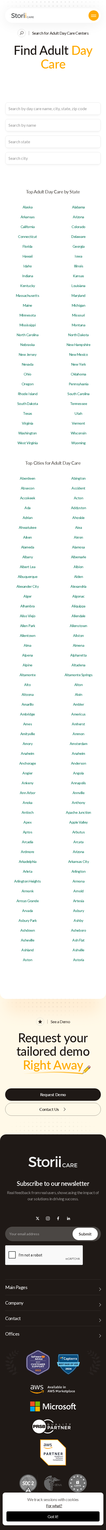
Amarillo (27, 704)
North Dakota (78, 335)
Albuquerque (28, 576)
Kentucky (27, 285)
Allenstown (78, 625)
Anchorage (27, 763)
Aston (27, 960)
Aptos (27, 832)
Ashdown (27, 930)
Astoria (78, 960)
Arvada (27, 910)
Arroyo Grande (27, 901)
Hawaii (27, 256)
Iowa (78, 256)
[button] (94, 15)
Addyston (78, 508)
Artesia (78, 901)
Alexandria (78, 586)
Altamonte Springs (79, 675)
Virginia (27, 423)
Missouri (78, 315)
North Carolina (27, 335)
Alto (27, 684)
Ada (27, 508)
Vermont (78, 423)
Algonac (78, 596)
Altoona (28, 694)
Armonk (27, 891)
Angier (27, 773)
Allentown (28, 635)
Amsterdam (78, 743)
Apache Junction (78, 812)
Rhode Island (27, 393)
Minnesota (28, 315)
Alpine (27, 665)
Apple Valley (78, 822)
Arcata (78, 842)
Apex (27, 822)
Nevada (27, 364)
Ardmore (27, 851)
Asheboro (78, 930)
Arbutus (78, 832)
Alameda (27, 547)
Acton (78, 498)
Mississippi (28, 325)
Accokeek (27, 498)
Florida (27, 246)
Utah (78, 413)
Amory (28, 743)
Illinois (78, 266)
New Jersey (27, 354)
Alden (78, 576)
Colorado (78, 226)
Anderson (78, 763)
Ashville (78, 950)
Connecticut (27, 236)
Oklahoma (78, 374)
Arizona (78, 217)
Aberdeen (27, 478)
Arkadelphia (28, 861)
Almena (78, 645)
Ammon (78, 734)
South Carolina (78, 393)
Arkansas (27, 217)
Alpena (27, 655)
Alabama (78, 207)
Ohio (27, 374)
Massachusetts (27, 295)
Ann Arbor (28, 792)
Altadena (78, 665)
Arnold (78, 891)
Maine (27, 305)
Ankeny (27, 783)
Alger (27, 596)
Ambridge (27, 714)
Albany (27, 557)
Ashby (78, 920)
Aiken (27, 537)
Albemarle (78, 557)
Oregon (27, 384)
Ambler (78, 704)
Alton (78, 684)
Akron (78, 537)
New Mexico (78, 354)
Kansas (78, 276)
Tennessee (78, 403)
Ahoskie (78, 517)
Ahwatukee (28, 527)
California (27, 226)
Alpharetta (78, 655)
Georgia (79, 246)
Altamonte (28, 675)
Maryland (78, 295)
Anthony (78, 802)
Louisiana (78, 285)
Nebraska (27, 344)
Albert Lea (27, 566)
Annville (78, 792)
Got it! (53, 1516)
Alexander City (27, 586)
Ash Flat (78, 940)
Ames (27, 724)
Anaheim (27, 753)
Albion (78, 566)
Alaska (27, 207)
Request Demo (53, 1094)
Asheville (27, 940)
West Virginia (27, 443)
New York (78, 364)
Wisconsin (78, 433)
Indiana (27, 276)
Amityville (27, 734)
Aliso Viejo (28, 616)
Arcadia (27, 842)
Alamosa (78, 547)
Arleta (27, 871)
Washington (27, 433)
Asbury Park (28, 920)
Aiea (78, 527)
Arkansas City (78, 861)
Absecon (27, 488)
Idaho (27, 266)
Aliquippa (78, 606)
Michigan (78, 305)
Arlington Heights (27, 881)
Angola (78, 773)
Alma (27, 645)
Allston (78, 635)
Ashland (27, 950)
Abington (78, 478)
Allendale (78, 616)
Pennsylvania (78, 384)
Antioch (28, 812)
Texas (27, 413)
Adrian (27, 517)
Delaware (78, 236)
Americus (78, 714)
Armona (78, 881)
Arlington (79, 871)
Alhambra (27, 606)
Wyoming (78, 443)
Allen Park (27, 625)
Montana (78, 325)
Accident (78, 488)
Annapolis (78, 783)
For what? (54, 1505)
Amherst (78, 724)
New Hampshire (79, 344)
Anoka (27, 802)
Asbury (78, 910)
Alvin (78, 694)
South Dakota (27, 403)
